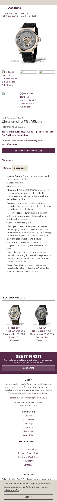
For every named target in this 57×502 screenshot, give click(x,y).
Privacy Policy (28, 431)
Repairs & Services (28, 449)
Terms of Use (28, 427)
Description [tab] (20, 168)
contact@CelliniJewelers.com (23, 398)
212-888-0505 (9, 144)
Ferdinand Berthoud (33, 13)
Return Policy (28, 419)
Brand (20, 13)
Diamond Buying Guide (28, 453)
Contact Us (28, 465)
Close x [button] (28, 497)
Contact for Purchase (28, 151)
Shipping (28, 416)
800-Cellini (42, 398)
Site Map (28, 423)
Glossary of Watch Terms (28, 457)
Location (28, 445)
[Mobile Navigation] (4, 8)
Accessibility (28, 435)
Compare (16, 340)
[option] (15, 322)
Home (4, 13)
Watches (12, 13)
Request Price (15, 337)
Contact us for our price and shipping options (23, 141)
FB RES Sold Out (8, 16)
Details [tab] (7, 168)
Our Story (29, 461)
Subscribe (28, 368)
